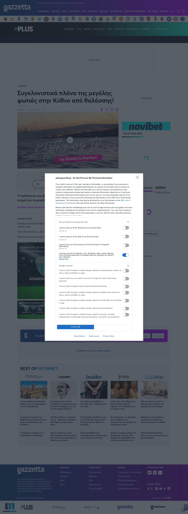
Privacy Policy (108, 336)
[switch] (125, 227)
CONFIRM (75, 327)
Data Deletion (79, 336)
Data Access (94, 336)
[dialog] (94, 257)
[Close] (138, 178)
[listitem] (94, 222)
